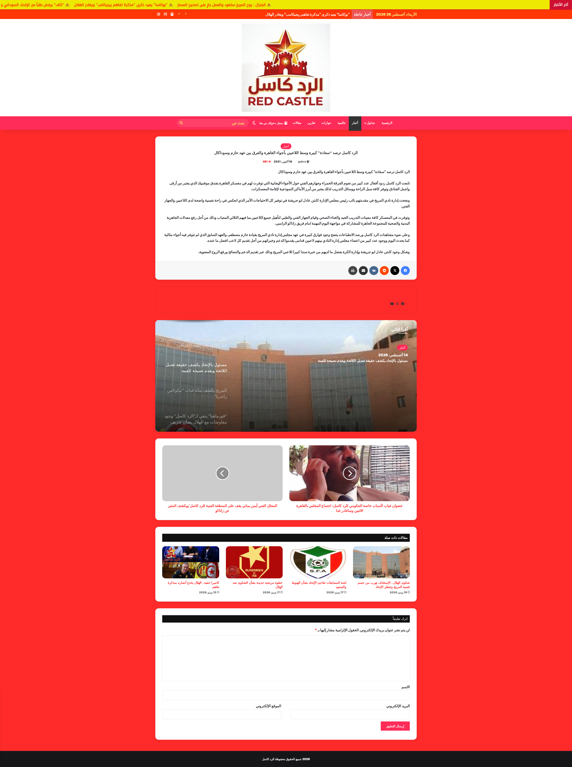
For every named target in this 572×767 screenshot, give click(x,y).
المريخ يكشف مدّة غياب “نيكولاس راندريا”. (376, 361)
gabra (302, 161)
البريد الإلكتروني (398, 706)
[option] (286, 376)
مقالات (296, 123)
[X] (394, 270)
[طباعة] (352, 270)
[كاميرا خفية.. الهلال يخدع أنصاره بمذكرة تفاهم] (190, 562)
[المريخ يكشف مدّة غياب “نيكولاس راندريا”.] (286, 376)
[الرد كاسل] (286, 67)
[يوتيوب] (392, 303)
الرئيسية (387, 123)
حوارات (326, 123)
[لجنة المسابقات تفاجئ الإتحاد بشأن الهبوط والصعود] (317, 562)
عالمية (342, 123)
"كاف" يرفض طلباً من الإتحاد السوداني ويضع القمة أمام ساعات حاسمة (78, 4)
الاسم (406, 687)
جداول (371, 123)
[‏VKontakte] (373, 270)
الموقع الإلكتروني (268, 706)
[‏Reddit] (384, 270)
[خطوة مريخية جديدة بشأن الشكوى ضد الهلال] (254, 562)
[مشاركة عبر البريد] (363, 270)
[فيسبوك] (405, 270)
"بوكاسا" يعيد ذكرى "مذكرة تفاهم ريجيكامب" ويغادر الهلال (190, 4)
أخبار (355, 123)
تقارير (311, 123)
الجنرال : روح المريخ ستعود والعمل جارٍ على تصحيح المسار (290, 4)
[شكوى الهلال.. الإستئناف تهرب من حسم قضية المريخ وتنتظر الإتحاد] (381, 562)
